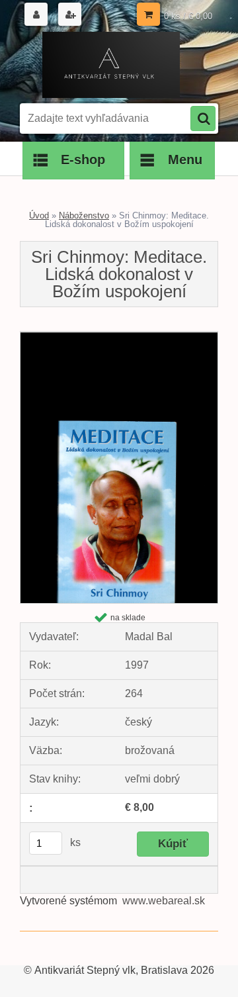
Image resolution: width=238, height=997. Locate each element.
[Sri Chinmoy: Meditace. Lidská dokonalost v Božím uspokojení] (119, 336)
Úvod (39, 215)
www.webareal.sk (163, 900)
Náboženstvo (84, 215)
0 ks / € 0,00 (188, 16)
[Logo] (111, 65)
